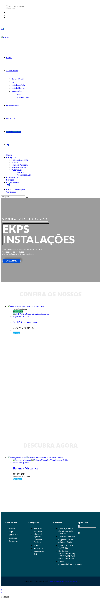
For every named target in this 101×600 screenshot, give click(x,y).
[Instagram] (7, 17)
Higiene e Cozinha (21, 316)
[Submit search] (27, 197)
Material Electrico (20, 167)
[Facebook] (7, 15)
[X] (7, 12)
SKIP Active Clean (26, 322)
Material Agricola (20, 164)
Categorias (11, 157)
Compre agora (12, 182)
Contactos (10, 8)
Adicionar (17, 479)
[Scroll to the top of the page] (1, 587)
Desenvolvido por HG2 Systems (62, 581)
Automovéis (17, 169)
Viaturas (20, 172)
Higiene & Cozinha (20, 159)
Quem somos (12, 177)
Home (9, 155)
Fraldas (15, 162)
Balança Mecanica (25, 468)
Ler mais (16, 333)
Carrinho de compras (15, 6)
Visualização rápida (35, 306)
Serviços (10, 179)
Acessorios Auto (24, 174)
